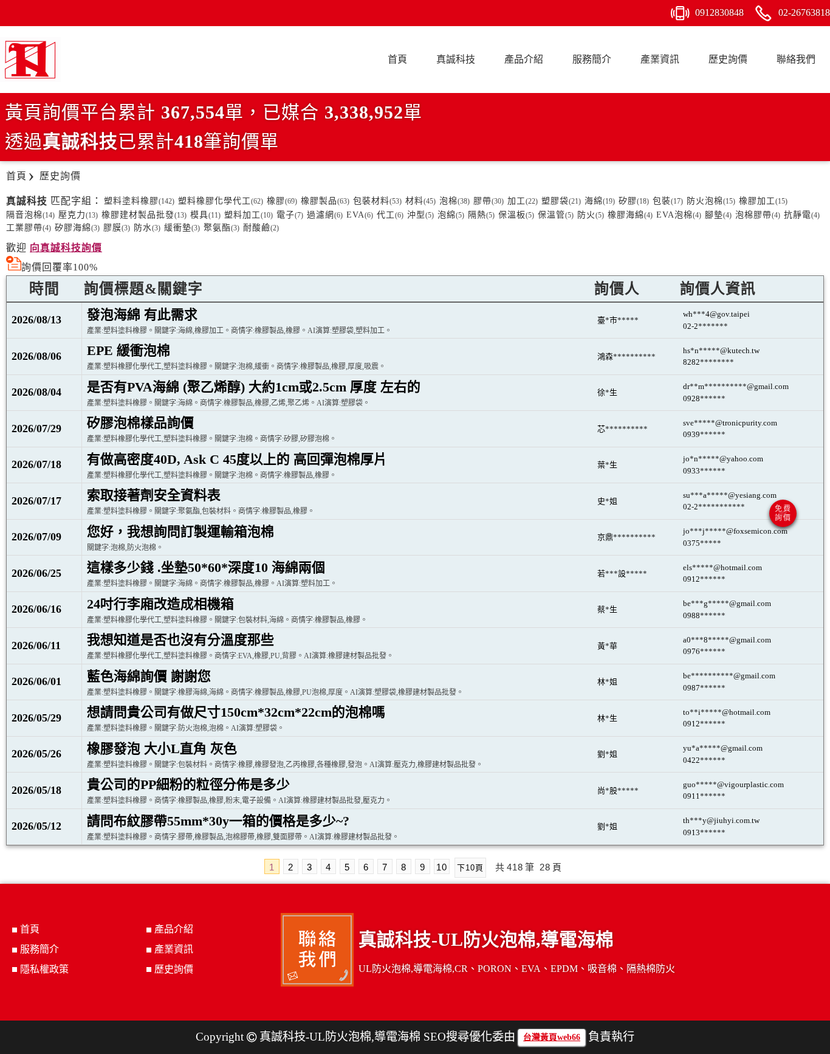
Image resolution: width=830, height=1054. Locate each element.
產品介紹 (523, 59)
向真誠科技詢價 (66, 248)
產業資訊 (659, 59)
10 (441, 867)
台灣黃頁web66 (551, 1037)
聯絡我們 (796, 59)
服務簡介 (591, 59)
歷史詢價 (727, 59)
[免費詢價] (783, 513)
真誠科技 (455, 59)
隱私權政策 (44, 969)
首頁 (397, 59)
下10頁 (470, 867)
